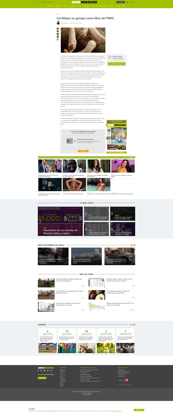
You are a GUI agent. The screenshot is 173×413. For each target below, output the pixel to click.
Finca (79, 6)
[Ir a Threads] (51, 370)
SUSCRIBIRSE (83, 151)
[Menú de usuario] (127, 2)
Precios (118, 6)
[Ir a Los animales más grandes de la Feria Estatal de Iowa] (46, 295)
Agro (82, 285)
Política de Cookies (85, 379)
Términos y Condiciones (86, 376)
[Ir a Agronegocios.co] (46, 368)
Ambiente (132, 309)
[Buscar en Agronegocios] (134, 2)
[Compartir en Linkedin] (58, 31)
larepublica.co (121, 369)
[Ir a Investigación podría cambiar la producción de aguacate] (96, 295)
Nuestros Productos (85, 371)
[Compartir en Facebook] (58, 34)
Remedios (94, 6)
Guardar (58, 39)
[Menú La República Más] (131, 2)
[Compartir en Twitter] (58, 29)
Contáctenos (83, 373)
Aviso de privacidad (85, 374)
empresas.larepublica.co (124, 373)
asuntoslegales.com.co (123, 371)
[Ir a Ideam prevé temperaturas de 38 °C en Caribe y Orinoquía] (96, 307)
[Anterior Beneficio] (63, 142)
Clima (65, 6)
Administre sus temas (117, 63)
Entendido (139, 410)
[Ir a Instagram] (48, 370)
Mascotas (59, 6)
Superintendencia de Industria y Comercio (90, 381)
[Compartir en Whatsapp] (58, 37)
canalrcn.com (121, 374)
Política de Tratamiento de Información (90, 378)
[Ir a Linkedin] (44, 370)
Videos (124, 6)
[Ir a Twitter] (41, 370)
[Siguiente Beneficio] (103, 142)
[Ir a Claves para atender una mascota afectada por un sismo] (46, 307)
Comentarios (103, 6)
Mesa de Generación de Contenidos (89, 369)
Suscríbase (120, 2)
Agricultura (50, 6)
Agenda (111, 6)
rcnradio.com (121, 376)
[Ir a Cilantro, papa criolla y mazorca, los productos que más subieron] (96, 282)
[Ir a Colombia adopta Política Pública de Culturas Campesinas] (46, 282)
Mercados (86, 6)
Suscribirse (42, 378)
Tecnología (72, 6)
